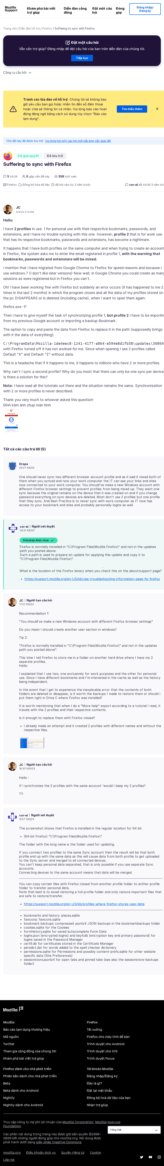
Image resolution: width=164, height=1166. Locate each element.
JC (18, 207)
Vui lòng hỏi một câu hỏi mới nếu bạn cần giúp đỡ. (78, 141)
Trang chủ (10, 28)
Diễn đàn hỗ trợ (29, 28)
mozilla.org (12, 1153)
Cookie (95, 1153)
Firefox (47, 28)
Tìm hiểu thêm (132, 109)
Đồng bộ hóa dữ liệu (36, 184)
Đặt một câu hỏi (102, 10)
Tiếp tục (82, 58)
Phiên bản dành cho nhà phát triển (30, 1076)
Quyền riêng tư (72, 1153)
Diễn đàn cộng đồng (75, 10)
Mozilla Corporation (78, 1122)
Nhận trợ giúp (97, 1105)
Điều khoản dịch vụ (41, 1153)
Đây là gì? (94, 1083)
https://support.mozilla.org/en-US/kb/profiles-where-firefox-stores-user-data (84, 904)
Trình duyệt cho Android (105, 1044)
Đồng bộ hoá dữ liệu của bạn (109, 1098)
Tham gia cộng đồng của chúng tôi (29, 1051)
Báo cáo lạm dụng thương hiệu (26, 1029)
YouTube (150, 1157)
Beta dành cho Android (21, 1091)
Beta (6, 1083)
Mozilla (13, 1010)
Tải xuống (94, 1029)
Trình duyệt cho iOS (102, 1051)
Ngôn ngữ (114, 1122)
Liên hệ (8, 1160)
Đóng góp (120, 10)
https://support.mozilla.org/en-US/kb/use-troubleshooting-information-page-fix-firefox (92, 579)
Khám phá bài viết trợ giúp (41, 10)
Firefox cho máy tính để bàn (108, 1037)
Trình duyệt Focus (101, 1058)
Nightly (9, 1098)
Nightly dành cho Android (23, 1105)
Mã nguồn (11, 1037)
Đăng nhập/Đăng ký (145, 9)
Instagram (159, 1157)
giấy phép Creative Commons (58, 1142)
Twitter (9, 1044)
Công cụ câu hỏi (14, 72)
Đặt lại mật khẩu (99, 1091)
